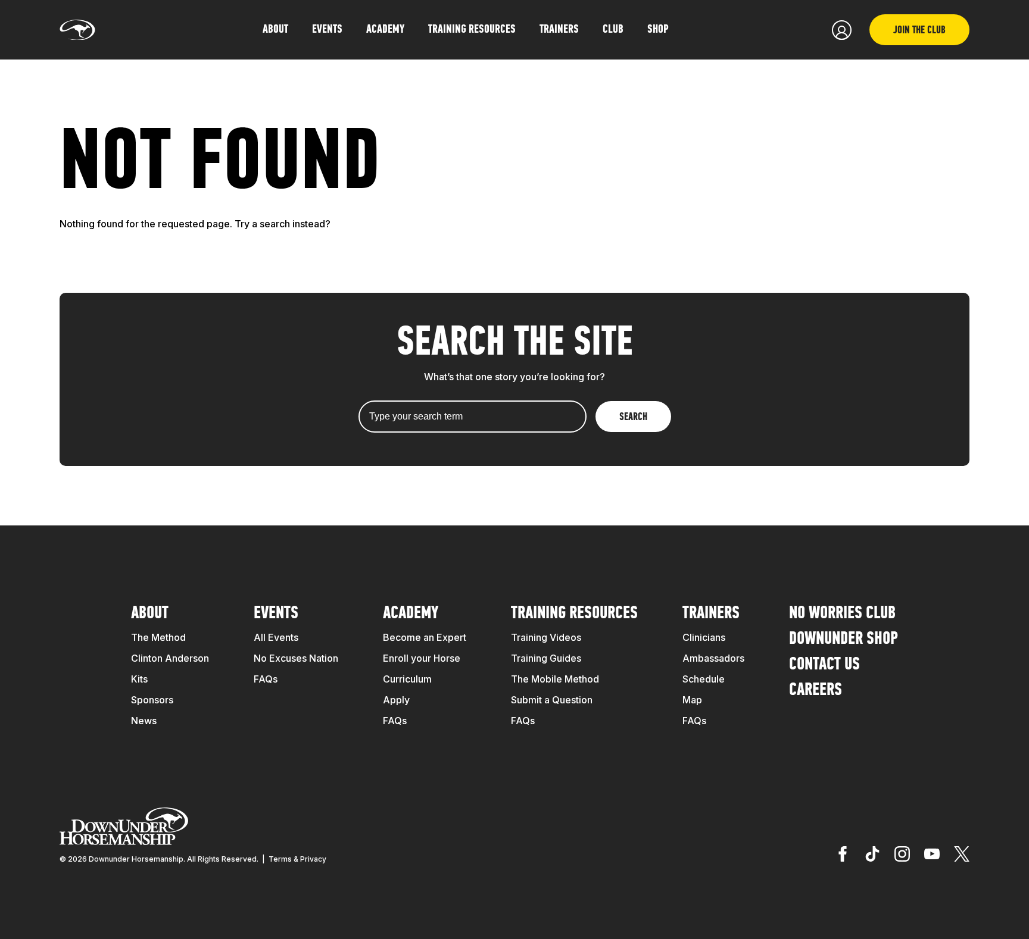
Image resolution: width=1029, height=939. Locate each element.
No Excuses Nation (296, 658)
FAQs (265, 679)
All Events (276, 637)
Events (276, 614)
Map (692, 700)
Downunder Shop (843, 639)
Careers (815, 690)
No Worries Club (842, 614)
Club (613, 30)
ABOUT (275, 30)
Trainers (559, 30)
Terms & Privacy (297, 859)
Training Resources (574, 614)
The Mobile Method (555, 679)
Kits (139, 679)
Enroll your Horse (421, 658)
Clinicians (703, 637)
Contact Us (824, 665)
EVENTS (327, 30)
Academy (410, 614)
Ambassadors (713, 658)
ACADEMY (385, 30)
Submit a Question (552, 700)
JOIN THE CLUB (919, 31)
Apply (396, 700)
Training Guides (546, 658)
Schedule (703, 679)
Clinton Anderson (170, 658)
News (144, 721)
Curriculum (407, 679)
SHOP (658, 30)
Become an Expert (424, 637)
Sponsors (152, 700)
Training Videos (546, 637)
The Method (158, 637)
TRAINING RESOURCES (472, 30)
